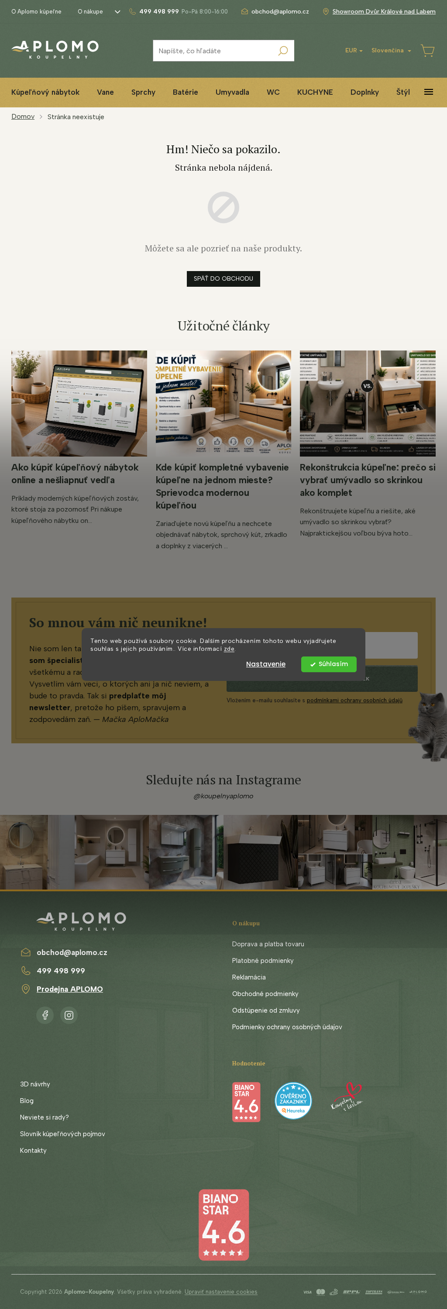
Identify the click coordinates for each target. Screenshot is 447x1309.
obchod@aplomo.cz (72, 952)
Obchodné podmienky (265, 994)
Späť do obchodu (223, 278)
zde (229, 649)
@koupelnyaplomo (223, 796)
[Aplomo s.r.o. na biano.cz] (223, 1224)
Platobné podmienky (263, 961)
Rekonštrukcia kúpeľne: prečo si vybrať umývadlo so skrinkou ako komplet (368, 480)
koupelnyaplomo (69, 1013)
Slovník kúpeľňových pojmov (62, 1134)
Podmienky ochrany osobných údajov (287, 1027)
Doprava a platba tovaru (268, 944)
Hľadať (283, 51)
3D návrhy (35, 1084)
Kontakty (33, 1150)
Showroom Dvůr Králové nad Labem (384, 11)
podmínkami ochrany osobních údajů (354, 700)
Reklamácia (249, 977)
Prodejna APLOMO (70, 989)
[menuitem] (45, 92)
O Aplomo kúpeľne (36, 11)
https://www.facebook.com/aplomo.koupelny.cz (45, 1013)
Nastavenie (265, 664)
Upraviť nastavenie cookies (221, 1291)
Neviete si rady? (44, 1117)
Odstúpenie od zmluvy (266, 1010)
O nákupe (90, 11)
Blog (27, 1101)
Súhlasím (333, 664)
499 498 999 (61, 970)
